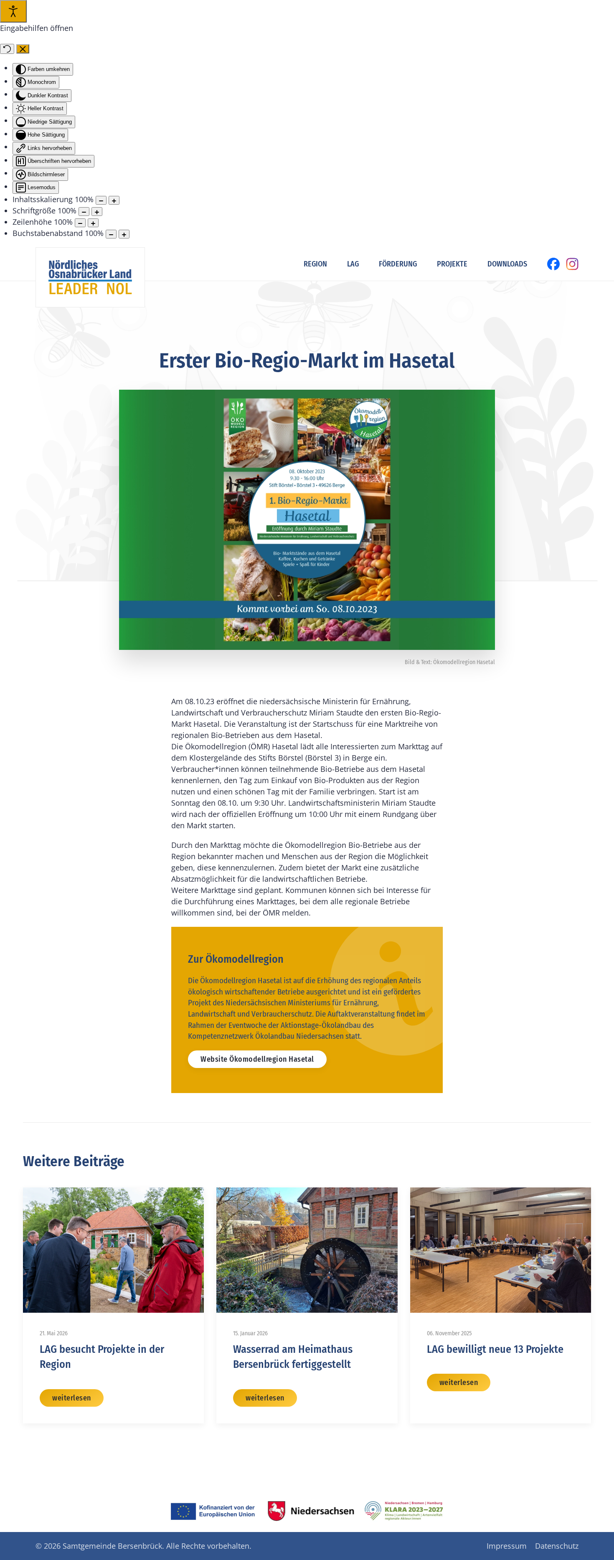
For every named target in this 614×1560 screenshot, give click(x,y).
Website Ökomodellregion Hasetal (257, 1059)
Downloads (507, 264)
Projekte (452, 264)
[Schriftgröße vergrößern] (96, 211)
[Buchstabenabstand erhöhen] (124, 234)
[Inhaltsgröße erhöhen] (114, 200)
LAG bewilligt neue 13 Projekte (495, 1349)
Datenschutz (556, 1546)
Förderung (398, 264)
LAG (353, 264)
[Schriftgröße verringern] (84, 211)
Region (315, 264)
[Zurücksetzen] (7, 49)
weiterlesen (71, 1398)
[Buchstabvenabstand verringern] (111, 234)
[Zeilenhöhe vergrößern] (93, 222)
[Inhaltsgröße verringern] (101, 200)
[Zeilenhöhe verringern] (80, 222)
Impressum (507, 1546)
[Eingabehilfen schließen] (22, 48)
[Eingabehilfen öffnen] (13, 11)
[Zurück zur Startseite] (90, 277)
